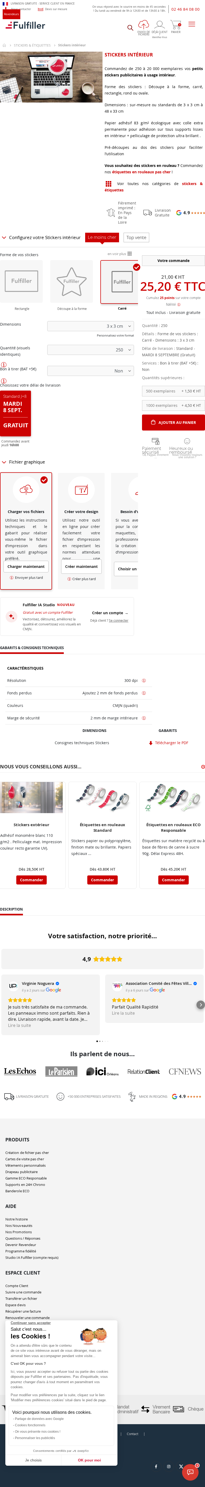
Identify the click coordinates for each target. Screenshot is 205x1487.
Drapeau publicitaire (21, 1171)
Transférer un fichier (21, 1298)
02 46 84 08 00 (185, 9)
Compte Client (16, 1285)
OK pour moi (89, 1460)
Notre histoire (16, 1219)
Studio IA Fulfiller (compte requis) (31, 1257)
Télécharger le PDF (171, 742)
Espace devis (15, 1304)
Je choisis (33, 1460)
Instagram (168, 1466)
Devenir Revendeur (20, 1244)
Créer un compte (110, 612)
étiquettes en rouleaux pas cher (141, 171)
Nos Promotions (18, 1232)
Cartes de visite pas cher (24, 1159)
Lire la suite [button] (19, 1025)
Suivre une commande (23, 1292)
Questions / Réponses (22, 1238)
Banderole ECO (17, 1191)
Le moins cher (102, 237)
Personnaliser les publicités (35, 1438)
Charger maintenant (26, 566)
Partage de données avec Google (39, 1419)
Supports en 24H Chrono (25, 1184)
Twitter (181, 1466)
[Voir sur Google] (13, 986)
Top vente (136, 237)
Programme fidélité (20, 1251)
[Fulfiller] (25, 28)
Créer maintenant (81, 566)
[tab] (32, 648)
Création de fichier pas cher (27, 1152)
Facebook (156, 1466)
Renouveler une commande (27, 1317)
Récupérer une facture (23, 1311)
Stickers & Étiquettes (32, 45)
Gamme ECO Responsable (26, 1178)
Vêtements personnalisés (25, 1165)
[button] (97, 98)
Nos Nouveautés (18, 1225)
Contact (132, 1434)
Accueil (4, 45)
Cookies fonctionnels (30, 1425)
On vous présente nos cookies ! (37, 1431)
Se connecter (118, 620)
